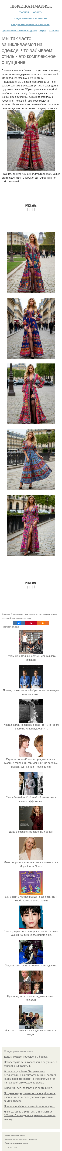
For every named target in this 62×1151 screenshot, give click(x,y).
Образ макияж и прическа (20, 618)
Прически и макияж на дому (19, 30)
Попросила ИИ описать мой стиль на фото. (29, 1106)
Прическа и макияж (31, 6)
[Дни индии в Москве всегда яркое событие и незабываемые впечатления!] (31, 893)
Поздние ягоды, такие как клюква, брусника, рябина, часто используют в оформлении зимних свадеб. (30, 1097)
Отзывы (54, 30)
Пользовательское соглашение (25, 1139)
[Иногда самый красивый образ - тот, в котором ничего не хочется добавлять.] (31, 721)
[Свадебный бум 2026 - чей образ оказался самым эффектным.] (31, 793)
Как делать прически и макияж (30, 24)
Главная (24, 12)
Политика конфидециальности (16, 1143)
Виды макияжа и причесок (30, 18)
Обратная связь (11, 1147)
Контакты (8, 1139)
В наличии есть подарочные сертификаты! (29, 1088)
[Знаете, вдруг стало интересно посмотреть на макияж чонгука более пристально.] (31, 927)
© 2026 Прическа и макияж (15, 1135)
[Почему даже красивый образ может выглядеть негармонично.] (31, 686)
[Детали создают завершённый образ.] (31, 828)
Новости (37, 12)
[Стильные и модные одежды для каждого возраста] (31, 652)
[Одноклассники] (43, 623)
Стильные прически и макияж (23, 614)
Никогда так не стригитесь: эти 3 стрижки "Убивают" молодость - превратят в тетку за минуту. (29, 1115)
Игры (43, 30)
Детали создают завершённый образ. (26, 1056)
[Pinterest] (31, 623)
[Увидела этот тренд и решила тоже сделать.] (31, 961)
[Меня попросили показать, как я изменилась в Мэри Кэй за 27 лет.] (31, 858)
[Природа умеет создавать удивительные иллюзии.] (31, 992)
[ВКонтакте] (19, 623)
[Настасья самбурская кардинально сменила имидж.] (31, 1026)
